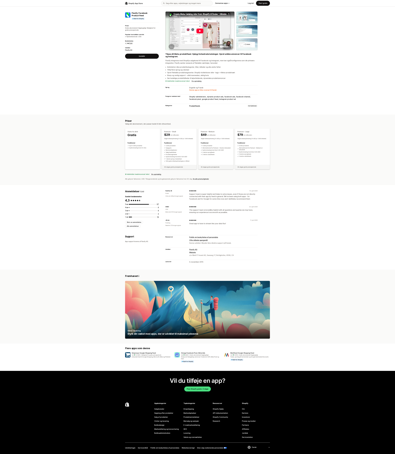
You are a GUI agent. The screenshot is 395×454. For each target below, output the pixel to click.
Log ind (251, 3)
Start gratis (263, 3)
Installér (142, 56)
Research (216, 421)
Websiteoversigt (188, 448)
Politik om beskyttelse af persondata (203, 237)
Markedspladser (190, 413)
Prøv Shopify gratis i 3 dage (197, 389)
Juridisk (245, 433)
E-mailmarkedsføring (192, 425)
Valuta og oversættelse (193, 437)
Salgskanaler (159, 409)
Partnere (245, 425)
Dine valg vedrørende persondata (210, 448)
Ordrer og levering (161, 421)
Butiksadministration (162, 433)
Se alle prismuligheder (201, 179)
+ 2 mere (247, 44)
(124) (130, 43)
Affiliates (245, 429)
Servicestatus (247, 437)
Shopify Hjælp (218, 409)
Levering (187, 433)
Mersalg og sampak (191, 421)
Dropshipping (189, 409)
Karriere (245, 413)
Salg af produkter (161, 417)
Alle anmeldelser (133, 226)
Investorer (246, 417)
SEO (185, 429)
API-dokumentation (220, 413)
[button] (148, 355)
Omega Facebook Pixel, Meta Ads (193, 353)
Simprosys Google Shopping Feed (144, 353)
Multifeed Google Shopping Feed (242, 353)
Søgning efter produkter (163, 413)
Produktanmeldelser (191, 417)
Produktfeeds (194, 106)
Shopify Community (220, 417)
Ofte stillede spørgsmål (198, 240)
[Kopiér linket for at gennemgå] (173, 191)
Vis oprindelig (196, 81)
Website (192, 252)
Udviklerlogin (130, 448)
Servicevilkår (143, 448)
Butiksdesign (159, 425)
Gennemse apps (221, 3)
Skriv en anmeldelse (134, 222)
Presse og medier (249, 421)
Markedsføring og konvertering (166, 429)
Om (243, 409)
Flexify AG (128, 50)
